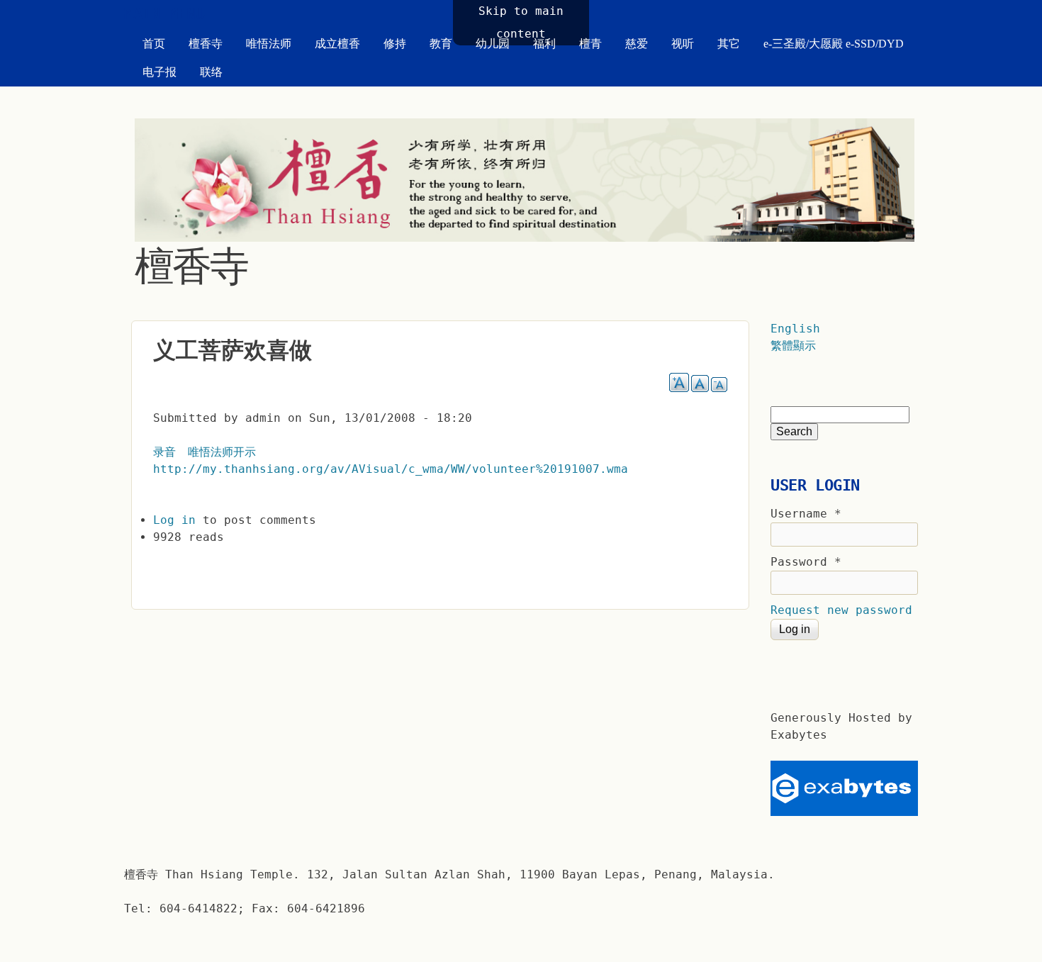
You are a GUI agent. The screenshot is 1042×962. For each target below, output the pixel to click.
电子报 (159, 72)
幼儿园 (493, 44)
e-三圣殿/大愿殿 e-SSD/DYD (833, 44)
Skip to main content (521, 22)
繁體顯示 (793, 345)
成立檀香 (337, 44)
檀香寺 (206, 44)
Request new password (841, 610)
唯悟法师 (268, 44)
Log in (174, 520)
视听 (682, 44)
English (795, 328)
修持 (394, 44)
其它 (728, 44)
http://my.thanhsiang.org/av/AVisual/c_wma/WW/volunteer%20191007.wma (390, 469)
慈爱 (636, 44)
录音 (164, 452)
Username (806, 513)
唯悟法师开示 (222, 452)
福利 (544, 44)
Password (806, 562)
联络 (211, 72)
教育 (441, 44)
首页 (153, 44)
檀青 (590, 44)
